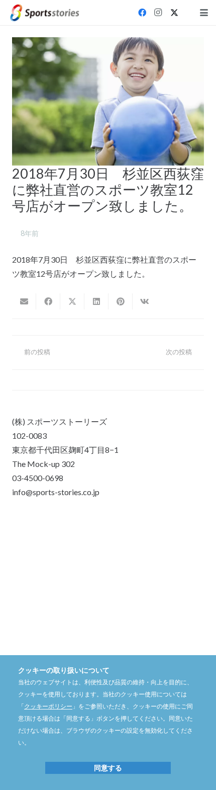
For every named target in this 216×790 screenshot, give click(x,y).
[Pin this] (121, 301)
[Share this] (48, 301)
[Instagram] (158, 13)
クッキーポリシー (48, 706)
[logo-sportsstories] (44, 13)
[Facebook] (142, 13)
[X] (174, 13)
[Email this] (24, 301)
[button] (203, 13)
